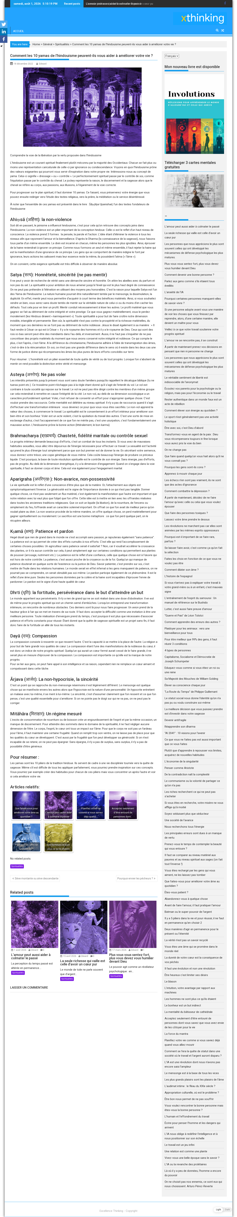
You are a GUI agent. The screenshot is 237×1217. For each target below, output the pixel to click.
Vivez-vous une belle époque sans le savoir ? (192, 1158)
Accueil (18, 31)
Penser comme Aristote (179, 768)
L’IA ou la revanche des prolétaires (186, 1164)
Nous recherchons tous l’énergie (184, 826)
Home (36, 44)
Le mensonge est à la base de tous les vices (192, 1073)
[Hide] (1, 46)
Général (47, 44)
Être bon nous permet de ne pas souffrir (189, 1099)
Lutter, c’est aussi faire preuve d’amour (188, 609)
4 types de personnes (178, 650)
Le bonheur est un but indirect (183, 1005)
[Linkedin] (3, 31)
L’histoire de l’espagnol (178, 576)
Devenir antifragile (175, 720)
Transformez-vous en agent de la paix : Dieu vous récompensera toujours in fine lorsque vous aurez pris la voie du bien (191, 439)
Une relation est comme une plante (186, 1151)
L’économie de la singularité (181, 761)
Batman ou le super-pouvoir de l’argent (188, 911)
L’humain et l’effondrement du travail (187, 1116)
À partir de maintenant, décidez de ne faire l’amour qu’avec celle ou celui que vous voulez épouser (193, 502)
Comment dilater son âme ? (182, 569)
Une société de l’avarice (179, 820)
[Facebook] (3, 39)
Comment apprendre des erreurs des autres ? (192, 622)
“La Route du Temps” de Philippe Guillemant (191, 691)
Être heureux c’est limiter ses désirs (186, 975)
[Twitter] (3, 24)
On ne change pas (175, 449)
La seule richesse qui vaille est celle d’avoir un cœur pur (120, 3)
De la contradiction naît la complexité (187, 774)
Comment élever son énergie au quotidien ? (191, 410)
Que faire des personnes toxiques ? (186, 513)
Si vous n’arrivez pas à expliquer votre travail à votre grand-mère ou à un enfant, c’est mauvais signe (194, 587)
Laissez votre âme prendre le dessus (187, 519)
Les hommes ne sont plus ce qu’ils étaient (190, 999)
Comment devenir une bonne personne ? (189, 274)
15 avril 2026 (70, 956)
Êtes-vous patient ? (176, 892)
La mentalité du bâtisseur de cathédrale (189, 1012)
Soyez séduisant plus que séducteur (187, 813)
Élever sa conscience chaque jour (185, 685)
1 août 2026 (20, 950)
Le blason (170, 981)
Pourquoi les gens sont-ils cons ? (185, 467)
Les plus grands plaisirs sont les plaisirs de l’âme (194, 1079)
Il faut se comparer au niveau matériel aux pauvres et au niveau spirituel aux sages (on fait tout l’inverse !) (194, 859)
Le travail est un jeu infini (179, 1145)
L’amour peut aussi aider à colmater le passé (192, 226)
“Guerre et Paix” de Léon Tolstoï (184, 615)
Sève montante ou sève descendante (37, 878)
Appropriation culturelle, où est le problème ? (192, 1092)
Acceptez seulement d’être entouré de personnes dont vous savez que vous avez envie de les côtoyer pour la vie (194, 1023)
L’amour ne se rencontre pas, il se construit (191, 340)
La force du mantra (176, 1033)
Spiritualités (62, 44)
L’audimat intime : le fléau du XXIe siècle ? (190, 1086)
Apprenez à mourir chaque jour (183, 473)
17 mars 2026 (119, 950)
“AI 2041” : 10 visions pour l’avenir (185, 733)
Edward (42, 63)
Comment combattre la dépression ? (187, 491)
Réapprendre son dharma (180, 726)
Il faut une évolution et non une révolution (190, 968)
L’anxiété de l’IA (174, 292)
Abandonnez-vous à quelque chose (186, 899)
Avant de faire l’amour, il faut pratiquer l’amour (193, 905)
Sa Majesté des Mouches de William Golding (191, 678)
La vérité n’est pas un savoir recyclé (186, 940)
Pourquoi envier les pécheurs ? (135, 878)
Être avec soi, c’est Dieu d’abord (184, 428)
